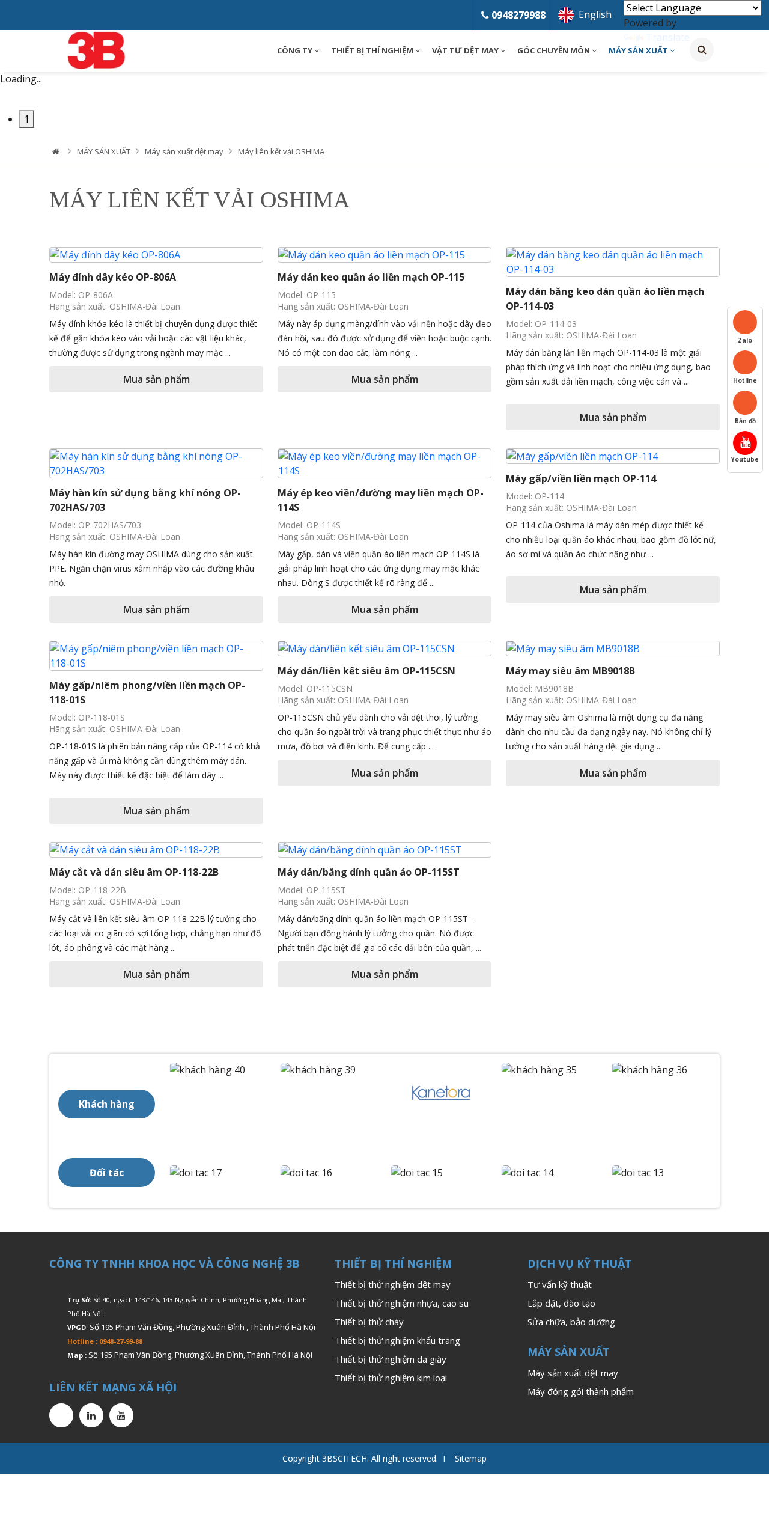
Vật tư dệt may (466, 50)
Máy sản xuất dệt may (184, 151)
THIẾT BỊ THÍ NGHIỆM (373, 50)
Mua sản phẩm (156, 379)
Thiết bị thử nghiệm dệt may (393, 1284)
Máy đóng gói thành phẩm (580, 1391)
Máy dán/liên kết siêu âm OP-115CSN (366, 670)
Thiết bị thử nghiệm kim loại (391, 1377)
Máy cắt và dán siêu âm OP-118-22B (134, 872)
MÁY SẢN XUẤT (639, 50)
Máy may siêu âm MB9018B (570, 670)
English (595, 14)
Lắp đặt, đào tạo (561, 1303)
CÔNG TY (295, 50)
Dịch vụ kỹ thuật (579, 1263)
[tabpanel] (384, 86)
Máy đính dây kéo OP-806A (112, 277)
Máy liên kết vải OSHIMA (281, 151)
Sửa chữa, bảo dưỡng (571, 1321)
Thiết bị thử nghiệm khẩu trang (397, 1340)
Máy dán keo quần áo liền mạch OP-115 (371, 277)
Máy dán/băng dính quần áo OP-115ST (369, 872)
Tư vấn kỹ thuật (559, 1284)
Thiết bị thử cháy (369, 1321)
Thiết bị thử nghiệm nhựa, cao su (402, 1303)
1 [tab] (26, 119)
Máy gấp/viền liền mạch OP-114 (581, 478)
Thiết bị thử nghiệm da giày (390, 1359)
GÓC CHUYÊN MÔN (554, 50)
